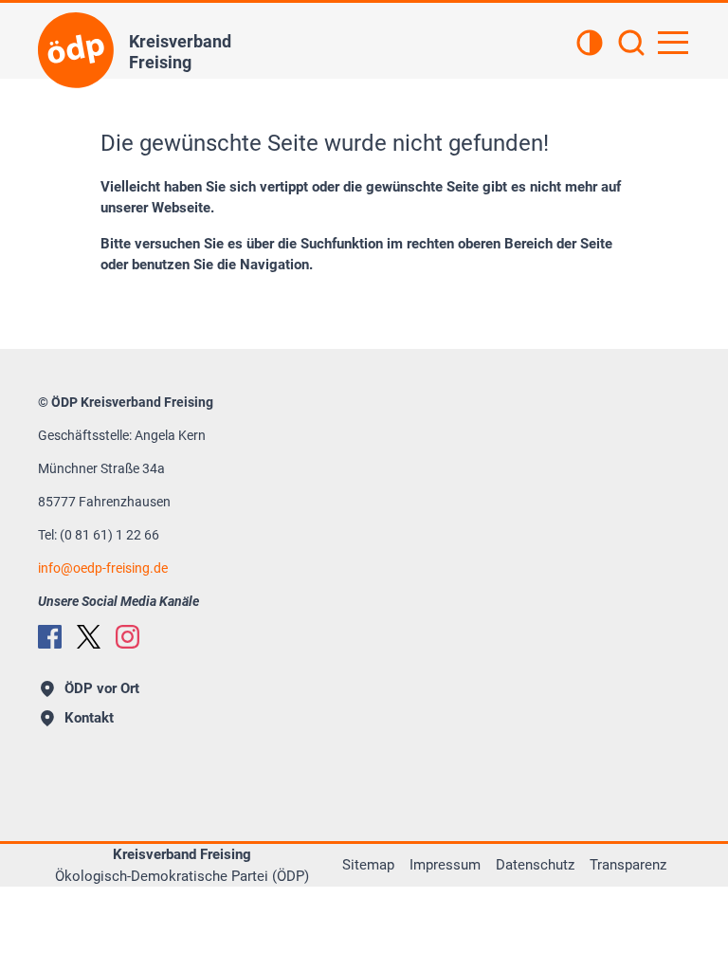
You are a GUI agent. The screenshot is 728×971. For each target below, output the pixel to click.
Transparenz (628, 864)
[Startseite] (76, 50)
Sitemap (368, 864)
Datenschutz (535, 864)
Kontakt (89, 717)
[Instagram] (127, 637)
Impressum (445, 864)
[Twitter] (88, 637)
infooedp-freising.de (103, 568)
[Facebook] (50, 637)
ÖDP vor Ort (101, 688)
